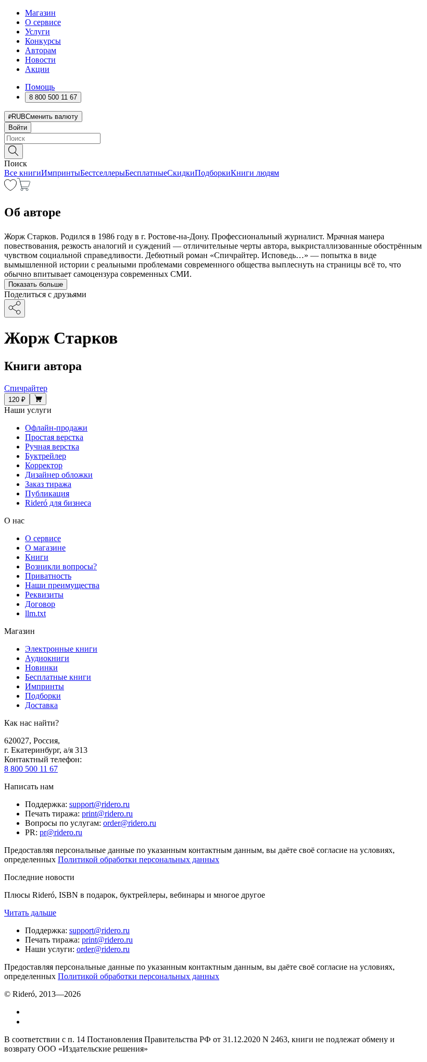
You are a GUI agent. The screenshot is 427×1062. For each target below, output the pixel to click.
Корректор (43, 465)
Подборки (213, 172)
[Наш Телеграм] (29, 1021)
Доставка (41, 705)
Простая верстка (54, 437)
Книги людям (255, 172)
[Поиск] (13, 151)
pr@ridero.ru (61, 832)
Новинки (41, 667)
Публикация (47, 493)
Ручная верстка (52, 446)
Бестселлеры (102, 172)
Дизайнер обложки (59, 474)
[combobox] (213, 138)
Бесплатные (146, 172)
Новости (40, 59)
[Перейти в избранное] (10, 188)
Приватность (48, 575)
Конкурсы (43, 40)
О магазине (45, 547)
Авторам (40, 50)
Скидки (181, 172)
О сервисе (43, 22)
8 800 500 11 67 (31, 768)
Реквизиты (44, 594)
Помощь (40, 86)
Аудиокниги (47, 658)
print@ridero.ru (107, 813)
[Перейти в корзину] (24, 188)
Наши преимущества (62, 585)
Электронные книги (61, 648)
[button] (213, 150)
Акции (37, 69)
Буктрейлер (45, 455)
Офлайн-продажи (56, 427)
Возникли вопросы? (61, 566)
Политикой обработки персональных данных (138, 859)
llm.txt (35, 613)
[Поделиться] (14, 308)
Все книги (22, 172)
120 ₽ (17, 400)
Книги (36, 557)
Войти (17, 127)
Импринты (60, 172)
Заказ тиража (48, 484)
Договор (40, 604)
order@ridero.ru (129, 823)
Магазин (40, 12)
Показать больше (35, 284)
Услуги (37, 31)
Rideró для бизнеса (58, 502)
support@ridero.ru (99, 804)
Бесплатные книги (58, 677)
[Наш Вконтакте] (30, 1011)
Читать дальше (30, 912)
